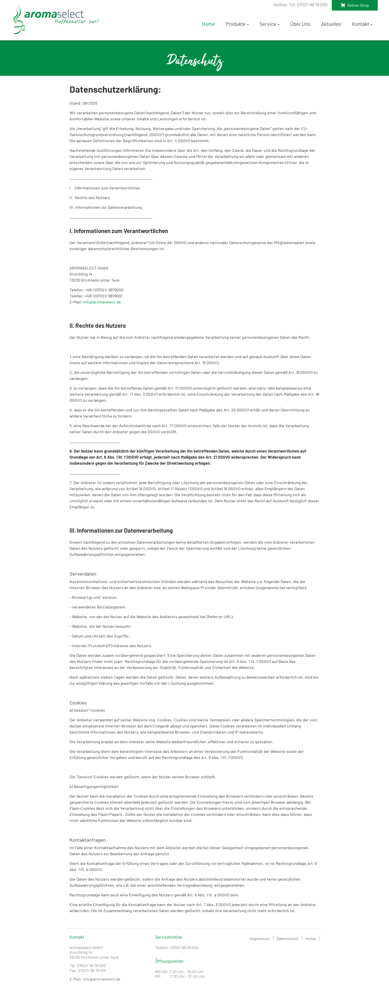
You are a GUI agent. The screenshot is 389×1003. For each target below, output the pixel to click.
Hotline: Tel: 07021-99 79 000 (300, 4)
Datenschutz (287, 938)
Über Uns (300, 24)
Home (208, 24)
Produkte (236, 24)
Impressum (260, 938)
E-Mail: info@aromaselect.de (95, 978)
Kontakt (360, 24)
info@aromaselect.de (102, 301)
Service (268, 24)
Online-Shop (358, 5)
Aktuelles (331, 24)
